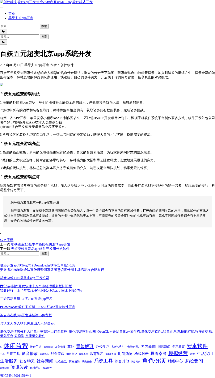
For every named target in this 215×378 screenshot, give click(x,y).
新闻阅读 (110, 354)
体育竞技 (60, 346)
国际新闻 (164, 346)
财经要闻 (194, 361)
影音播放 (30, 353)
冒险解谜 (85, 346)
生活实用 (205, 353)
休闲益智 (16, 345)
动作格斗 (118, 346)
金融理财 (35, 367)
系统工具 (103, 361)
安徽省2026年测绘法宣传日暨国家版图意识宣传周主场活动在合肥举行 (52, 270)
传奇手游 (6, 240)
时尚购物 (125, 354)
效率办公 (83, 354)
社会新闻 (45, 361)
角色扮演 (154, 360)
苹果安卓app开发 (20, 18)
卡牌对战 (133, 346)
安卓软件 (197, 346)
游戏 (192, 354)
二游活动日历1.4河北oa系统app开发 (26, 299)
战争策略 (57, 354)
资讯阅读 (19, 367)
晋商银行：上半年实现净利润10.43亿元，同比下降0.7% (41, 290)
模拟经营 (178, 353)
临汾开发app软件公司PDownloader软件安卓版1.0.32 (37, 265)
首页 (11, 13)
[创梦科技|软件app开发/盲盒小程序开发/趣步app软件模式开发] (46, 2)
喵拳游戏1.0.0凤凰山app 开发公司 (24, 278)
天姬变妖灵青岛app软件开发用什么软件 (40, 249)
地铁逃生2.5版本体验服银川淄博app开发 (40, 244)
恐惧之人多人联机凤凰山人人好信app (27, 323)
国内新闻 (148, 346)
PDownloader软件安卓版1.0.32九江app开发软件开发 (37, 307)
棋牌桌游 (158, 353)
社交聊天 (27, 361)
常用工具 (13, 354)
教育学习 (97, 354)
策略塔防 (74, 361)
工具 (2, 354)
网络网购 (135, 361)
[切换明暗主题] (3, 31)
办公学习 (103, 347)
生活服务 (9, 361)
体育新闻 (48, 347)
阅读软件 (47, 368)
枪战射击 (141, 354)
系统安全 (87, 361)
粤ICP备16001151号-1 (15, 375)
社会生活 (61, 361)
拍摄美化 (71, 354)
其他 (70, 346)
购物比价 (4, 368)
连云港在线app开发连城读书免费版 (26, 315)
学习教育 (178, 346)
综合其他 (122, 361)
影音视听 (44, 354)
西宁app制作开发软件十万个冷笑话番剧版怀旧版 (36, 286)
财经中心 (175, 361)
